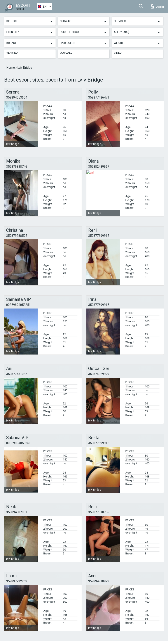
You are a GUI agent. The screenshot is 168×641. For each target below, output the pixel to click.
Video (118, 52)
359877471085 (16, 374)
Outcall (66, 52)
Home (11, 67)
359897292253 (16, 581)
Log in (160, 6)
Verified (12, 52)
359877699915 (98, 236)
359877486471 (98, 97)
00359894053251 (18, 305)
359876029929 (98, 374)
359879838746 (16, 167)
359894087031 (16, 512)
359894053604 (16, 97)
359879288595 (16, 236)
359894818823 (98, 581)
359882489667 (98, 167)
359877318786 (98, 512)
